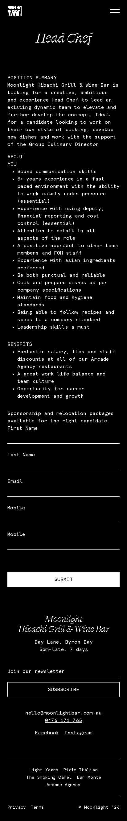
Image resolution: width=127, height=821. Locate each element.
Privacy (16, 807)
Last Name (21, 454)
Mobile (16, 507)
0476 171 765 (63, 720)
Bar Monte (89, 777)
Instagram (78, 732)
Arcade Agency (63, 785)
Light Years (44, 770)
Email (15, 481)
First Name (22, 428)
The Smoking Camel (49, 777)
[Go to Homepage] (14, 11)
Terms (37, 807)
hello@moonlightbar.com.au (63, 713)
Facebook (47, 732)
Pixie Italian (80, 770)
